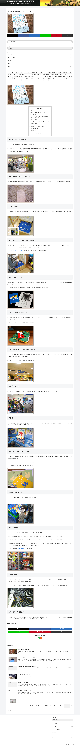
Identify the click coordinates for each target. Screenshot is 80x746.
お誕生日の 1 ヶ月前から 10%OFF (38, 126)
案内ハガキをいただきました (37, 110)
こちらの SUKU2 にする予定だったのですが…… (40, 121)
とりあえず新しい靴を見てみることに (38, 112)
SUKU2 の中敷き (34, 114)
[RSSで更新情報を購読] (41, 638)
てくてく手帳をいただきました (37, 119)
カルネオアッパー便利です (36, 133)
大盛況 (32, 125)
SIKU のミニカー (34, 132)
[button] (67, 35)
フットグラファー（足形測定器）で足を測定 (40, 116)
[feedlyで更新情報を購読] (39, 638)
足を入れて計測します (35, 117)
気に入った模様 (34, 130)
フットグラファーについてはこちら (15, 250)
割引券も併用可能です (35, 128)
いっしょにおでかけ (15, 623)
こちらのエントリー (22, 548)
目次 (38, 108)
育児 (9, 623)
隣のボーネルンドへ (35, 123)
